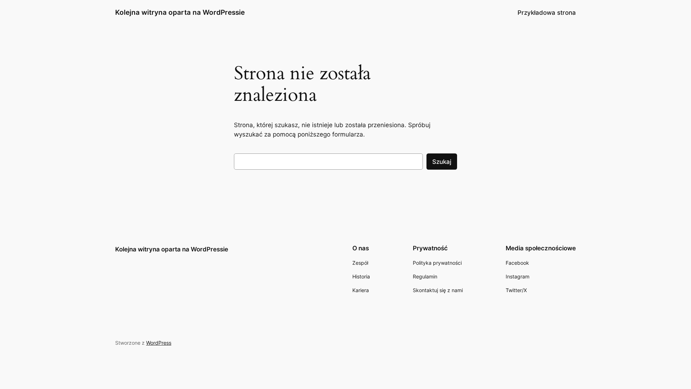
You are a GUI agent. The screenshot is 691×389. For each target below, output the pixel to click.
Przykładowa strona (547, 12)
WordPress (158, 343)
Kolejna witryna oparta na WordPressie (180, 12)
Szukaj (441, 161)
